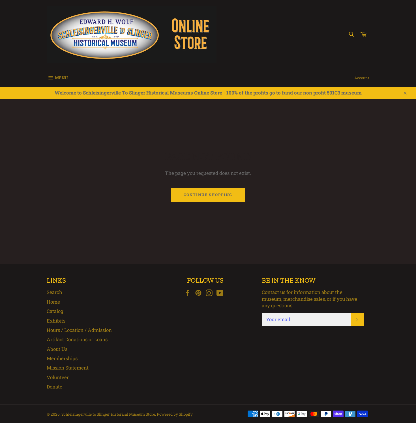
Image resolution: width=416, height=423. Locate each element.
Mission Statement (68, 367)
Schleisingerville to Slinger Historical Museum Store (108, 414)
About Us (57, 349)
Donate (54, 386)
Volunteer (58, 377)
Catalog (55, 311)
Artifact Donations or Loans (77, 339)
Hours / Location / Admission (79, 330)
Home (53, 302)
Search (54, 292)
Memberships (62, 358)
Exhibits (56, 320)
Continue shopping (208, 194)
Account (361, 77)
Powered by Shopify (175, 414)
